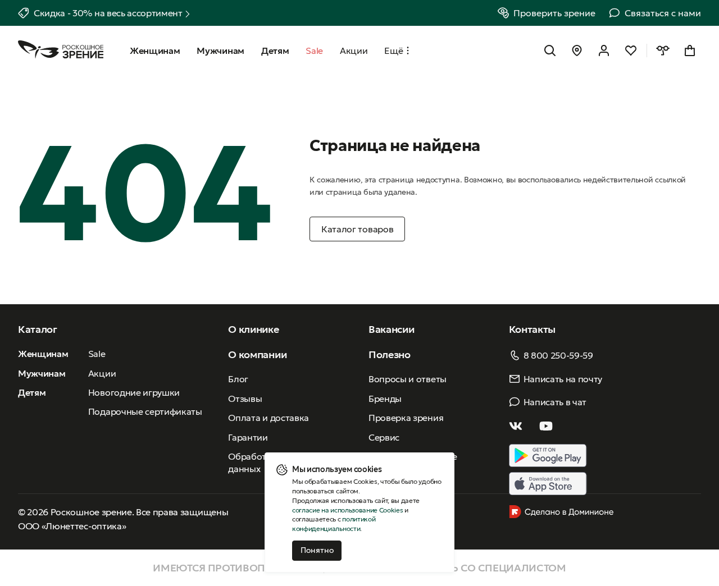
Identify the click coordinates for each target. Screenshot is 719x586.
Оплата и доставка (268, 417)
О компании (257, 354)
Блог (238, 378)
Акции (102, 373)
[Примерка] (663, 50)
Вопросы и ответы (407, 378)
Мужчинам (41, 373)
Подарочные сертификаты (145, 411)
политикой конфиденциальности (333, 524)
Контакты (532, 329)
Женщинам (43, 353)
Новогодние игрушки (134, 392)
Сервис (383, 437)
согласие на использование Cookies (347, 510)
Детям (31, 392)
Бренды (385, 398)
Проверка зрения (405, 417)
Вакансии (391, 329)
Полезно (389, 354)
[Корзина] (690, 50)
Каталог (37, 329)
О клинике (253, 329)
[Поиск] (550, 50)
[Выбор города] (577, 50)
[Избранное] (631, 50)
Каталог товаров (357, 229)
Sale (97, 353)
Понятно (317, 550)
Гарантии (247, 437)
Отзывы (245, 398)
